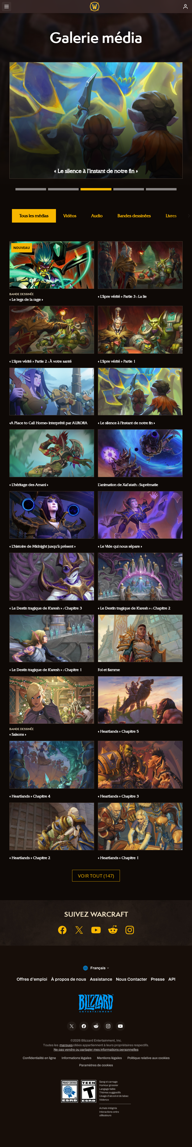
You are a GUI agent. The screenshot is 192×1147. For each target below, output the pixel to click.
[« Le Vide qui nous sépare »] (128, 189)
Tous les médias (33, 215)
